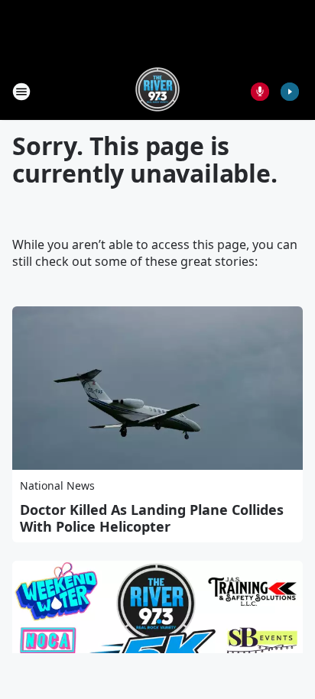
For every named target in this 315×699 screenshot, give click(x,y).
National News (57, 485)
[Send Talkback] (260, 92)
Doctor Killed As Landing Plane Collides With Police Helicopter (152, 518)
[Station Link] (157, 91)
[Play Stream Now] (290, 92)
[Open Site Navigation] (21, 92)
